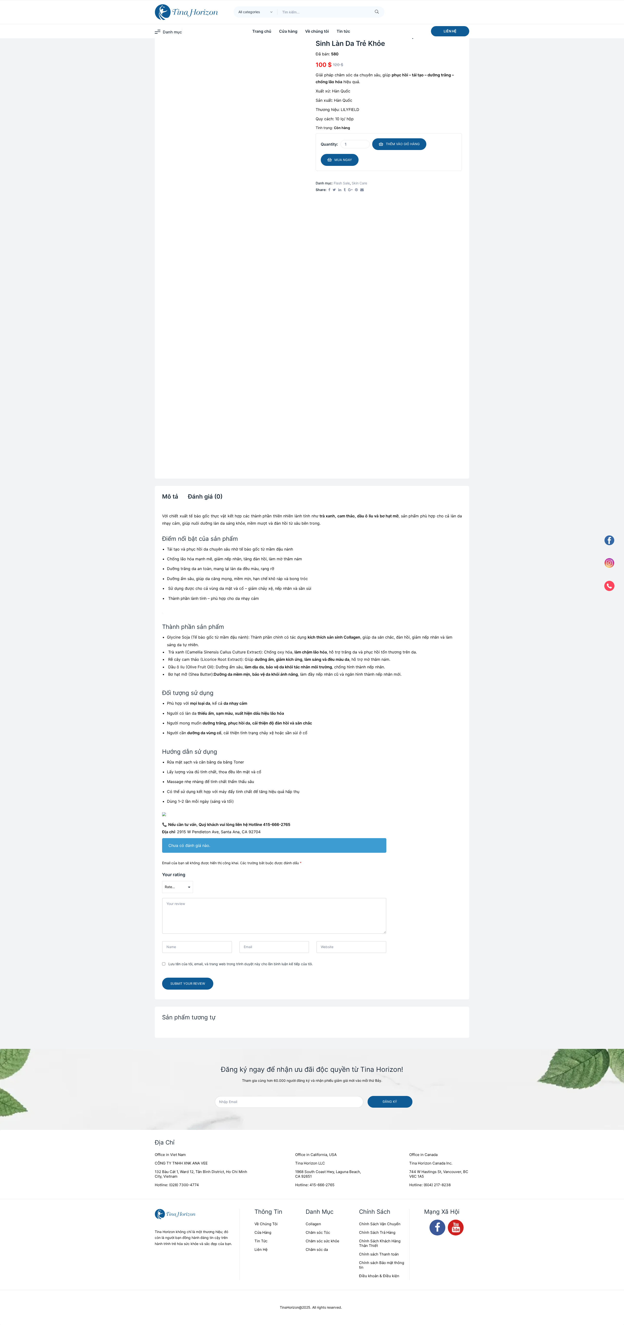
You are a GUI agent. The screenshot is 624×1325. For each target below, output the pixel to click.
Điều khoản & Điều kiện (379, 902)
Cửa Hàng (262, 859)
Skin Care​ (359, 221)
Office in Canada (423, 781)
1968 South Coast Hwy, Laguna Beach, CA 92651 (328, 800)
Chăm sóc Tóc (318, 859)
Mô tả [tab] (170, 277)
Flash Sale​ (342, 221)
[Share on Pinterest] (356, 228)
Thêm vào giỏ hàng (403, 182)
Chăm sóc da (317, 876)
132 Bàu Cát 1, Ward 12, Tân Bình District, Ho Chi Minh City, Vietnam (201, 800)
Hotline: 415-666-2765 (314, 811)
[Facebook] (437, 854)
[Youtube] (456, 854)
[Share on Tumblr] (344, 228)
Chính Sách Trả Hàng (377, 859)
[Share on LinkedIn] (339, 228)
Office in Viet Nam (170, 781)
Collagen (313, 850)
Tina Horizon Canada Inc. (430, 790)
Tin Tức (260, 867)
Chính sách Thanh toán (379, 881)
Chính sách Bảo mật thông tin (381, 891)
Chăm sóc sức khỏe (322, 867)
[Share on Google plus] (350, 228)
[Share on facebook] (329, 228)
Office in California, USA (316, 781)
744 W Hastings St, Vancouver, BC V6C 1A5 (438, 800)
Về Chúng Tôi (266, 850)
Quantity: (329, 182)
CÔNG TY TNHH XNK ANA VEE (181, 790)
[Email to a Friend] (362, 228)
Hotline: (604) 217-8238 (430, 811)
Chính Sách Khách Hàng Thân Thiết (379, 870)
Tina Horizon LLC (310, 790)
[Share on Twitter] (334, 228)
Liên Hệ (261, 876)
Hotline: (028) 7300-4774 (177, 811)
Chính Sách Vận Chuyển (379, 850)
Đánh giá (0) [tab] (205, 277)
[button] (450, 31)
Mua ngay (343, 198)
